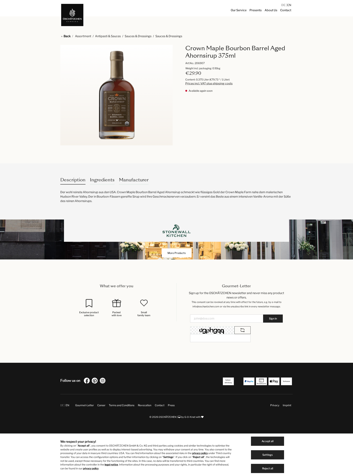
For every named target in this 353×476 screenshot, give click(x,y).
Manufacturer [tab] (134, 180)
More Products (176, 252)
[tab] (72, 180)
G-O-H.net (189, 417)
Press (171, 405)
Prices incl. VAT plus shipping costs (209, 83)
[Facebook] (87, 381)
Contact (159, 405)
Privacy (274, 405)
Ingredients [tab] (102, 180)
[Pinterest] (95, 381)
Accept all (267, 441)
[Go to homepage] (72, 15)
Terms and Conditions (121, 405)
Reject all (267, 468)
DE (283, 5)
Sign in (273, 318)
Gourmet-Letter (84, 405)
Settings (267, 454)
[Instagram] (103, 381)
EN (289, 5)
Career (101, 405)
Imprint (287, 405)
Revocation (144, 405)
